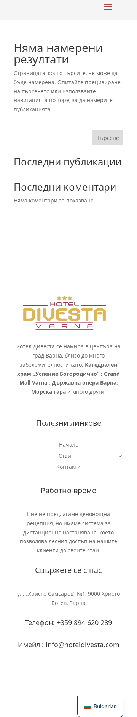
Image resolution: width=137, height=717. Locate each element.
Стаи (65, 456)
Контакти (68, 467)
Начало (68, 445)
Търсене (108, 137)
